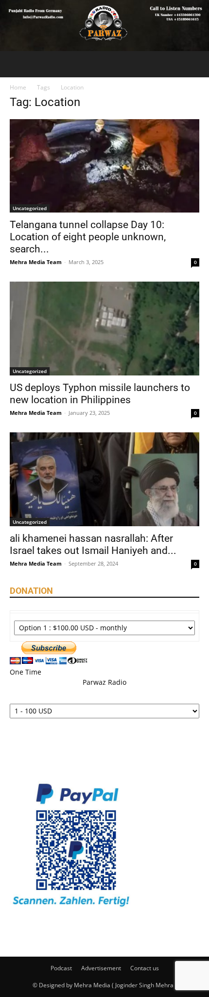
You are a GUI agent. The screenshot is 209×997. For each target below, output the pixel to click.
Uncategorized (30, 208)
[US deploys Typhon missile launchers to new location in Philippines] (104, 328)
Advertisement (101, 968)
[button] (16, 64)
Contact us (144, 968)
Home (18, 87)
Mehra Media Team (36, 262)
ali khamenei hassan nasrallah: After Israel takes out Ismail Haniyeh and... (93, 544)
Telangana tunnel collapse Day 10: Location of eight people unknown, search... (88, 237)
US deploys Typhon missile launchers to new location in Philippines (100, 394)
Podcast (61, 968)
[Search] (195, 64)
